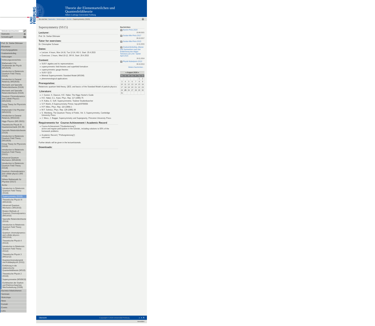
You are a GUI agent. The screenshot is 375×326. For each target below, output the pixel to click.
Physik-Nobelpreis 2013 (133, 63)
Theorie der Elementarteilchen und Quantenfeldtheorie (90, 9)
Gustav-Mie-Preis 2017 (133, 37)
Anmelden (140, 321)
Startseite (51, 19)
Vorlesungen (61, 19)
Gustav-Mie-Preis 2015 (133, 42)
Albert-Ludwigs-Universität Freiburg (80, 15)
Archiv (69, 19)
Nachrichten (125, 27)
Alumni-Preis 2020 (133, 31)
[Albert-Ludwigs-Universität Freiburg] (31, 14)
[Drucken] (143, 19)
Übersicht (43, 318)
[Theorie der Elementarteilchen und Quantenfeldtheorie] (132, 8)
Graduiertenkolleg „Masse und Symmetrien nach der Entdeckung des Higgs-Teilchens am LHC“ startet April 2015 (132, 52)
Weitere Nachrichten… (136, 67)
